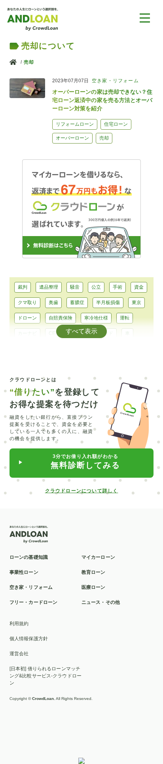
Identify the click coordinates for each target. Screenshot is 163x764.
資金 (139, 287)
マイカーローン (98, 557)
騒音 (75, 287)
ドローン (27, 318)
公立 (96, 287)
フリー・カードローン (33, 602)
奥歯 (53, 302)
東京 (136, 302)
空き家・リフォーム (31, 587)
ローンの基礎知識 (28, 557)
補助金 (96, 349)
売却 (29, 62)
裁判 (22, 287)
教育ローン (30, 349)
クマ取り (27, 302)
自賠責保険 (60, 318)
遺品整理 (48, 287)
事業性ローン (23, 572)
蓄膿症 (77, 302)
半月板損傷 (108, 302)
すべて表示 (81, 331)
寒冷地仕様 (96, 318)
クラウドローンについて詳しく (81, 491)
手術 (117, 287)
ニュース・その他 (101, 602)
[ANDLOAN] (33, 18)
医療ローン (94, 587)
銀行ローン (65, 349)
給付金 (122, 349)
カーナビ (27, 333)
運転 (124, 318)
